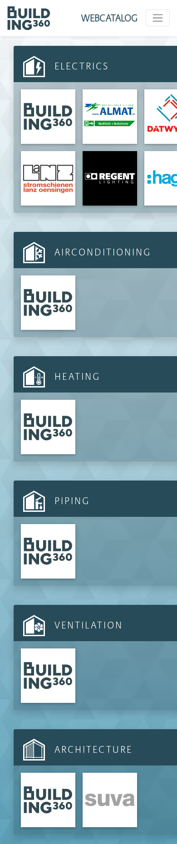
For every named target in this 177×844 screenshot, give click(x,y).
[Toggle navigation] (158, 18)
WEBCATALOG (109, 17)
